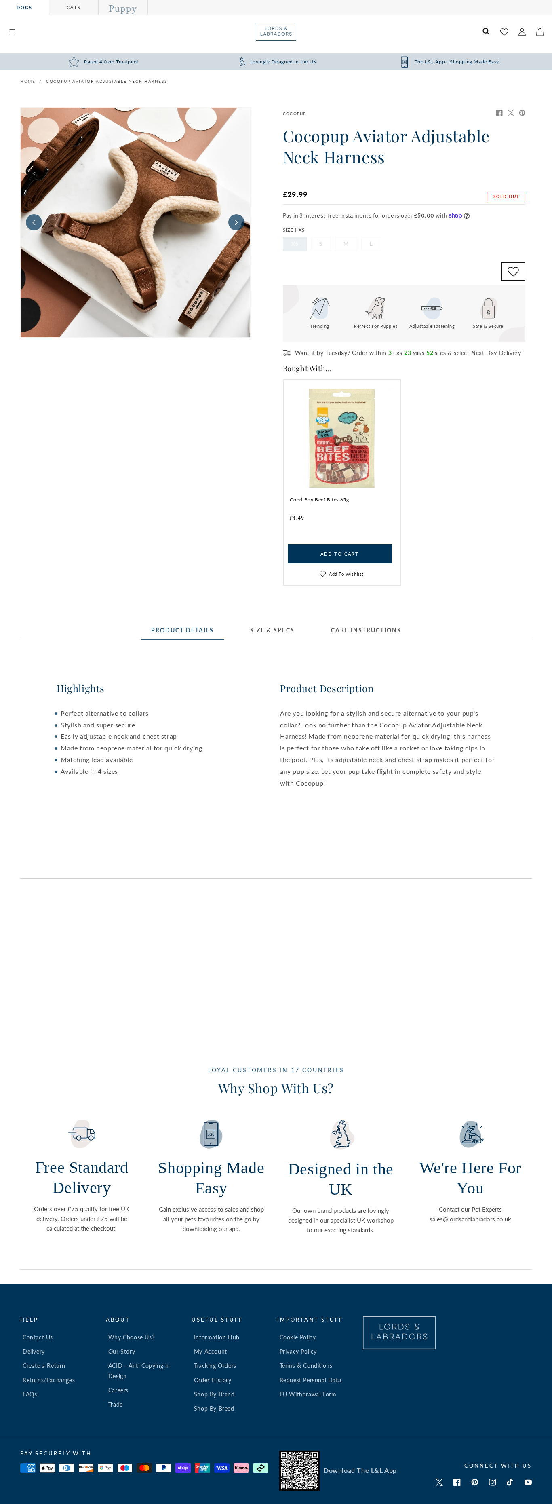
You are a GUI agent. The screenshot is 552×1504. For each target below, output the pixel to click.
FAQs (30, 1394)
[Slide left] (34, 222)
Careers (118, 1390)
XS (299, 245)
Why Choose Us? (131, 1337)
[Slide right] (236, 222)
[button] (12, 32)
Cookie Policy (298, 1337)
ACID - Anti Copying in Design (139, 1370)
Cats (74, 7)
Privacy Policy (298, 1351)
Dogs (24, 7)
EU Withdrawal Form (308, 1394)
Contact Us (38, 1337)
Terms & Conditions (306, 1365)
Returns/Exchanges (49, 1380)
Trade (115, 1404)
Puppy (123, 8)
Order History (213, 1380)
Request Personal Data (310, 1380)
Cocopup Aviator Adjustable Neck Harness (106, 81)
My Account (210, 1351)
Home (27, 81)
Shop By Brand (214, 1394)
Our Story (121, 1351)
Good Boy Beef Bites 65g (319, 499)
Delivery (34, 1351)
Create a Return (44, 1365)
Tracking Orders (215, 1365)
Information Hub (217, 1337)
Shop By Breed (214, 1408)
